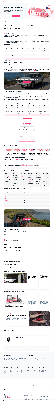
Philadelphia (43, 358)
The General (11, 372)
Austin (5, 198)
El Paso (32, 103)
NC (24, 358)
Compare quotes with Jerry (27, 118)
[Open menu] (52, 1)
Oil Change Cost (41, 372)
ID (12, 358)
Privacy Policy (32, 385)
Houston (21, 46)
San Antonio (9, 103)
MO (21, 358)
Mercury (34, 109)
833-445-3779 (6, 390)
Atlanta (28, 357)
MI (19, 358)
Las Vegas (36, 360)
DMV (5, 231)
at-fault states (10, 240)
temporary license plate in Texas (13, 239)
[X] (43, 396)
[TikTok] (47, 396)
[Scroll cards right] (48, 52)
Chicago (29, 360)
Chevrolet (17, 371)
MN (20, 358)
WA (19, 359)
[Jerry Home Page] (2, 1)
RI (12, 359)
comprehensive (41, 164)
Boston (28, 359)
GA (11, 358)
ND (25, 358)
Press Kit (25, 385)
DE (9, 358)
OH (9, 359)
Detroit (36, 357)
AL (4, 358)
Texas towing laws (17, 238)
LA (16, 358)
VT (18, 359)
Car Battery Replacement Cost (42, 370)
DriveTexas (6, 234)
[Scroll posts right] (48, 151)
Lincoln (22, 371)
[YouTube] (46, 396)
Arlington (6, 204)
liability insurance (18, 159)
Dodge (28, 371)
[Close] (53, 401)
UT (16, 359)
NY (8, 359)
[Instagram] (41, 396)
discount (35, 70)
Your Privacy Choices (26, 386)
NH (4, 359)
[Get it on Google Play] (31, 396)
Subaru (34, 370)
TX (15, 359)
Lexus (22, 370)
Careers (38, 385)
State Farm (11, 371)
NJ (5, 359)
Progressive (23, 109)
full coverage (40, 30)
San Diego (43, 360)
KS (14, 358)
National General (13, 109)
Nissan (22, 372)
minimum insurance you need (12, 164)
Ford (16, 372)
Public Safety (25, 231)
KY (15, 358)
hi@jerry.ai (8, 396)
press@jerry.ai (9, 397)
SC (13, 359)
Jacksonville (36, 359)
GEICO (5, 372)
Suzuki (33, 371)
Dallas (5, 196)
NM (6, 359)
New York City (44, 357)
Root (10, 370)
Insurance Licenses (46, 385)
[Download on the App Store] (26, 396)
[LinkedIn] (44, 396)
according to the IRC (22, 176)
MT (23, 358)
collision (46, 164)
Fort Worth (43, 46)
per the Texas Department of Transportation (29, 179)
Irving (5, 202)
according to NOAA (45, 176)
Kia (27, 372)
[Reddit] (49, 396)
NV (7, 359)
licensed (33, 399)
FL (10, 358)
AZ (6, 358)
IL (13, 358)
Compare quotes (27, 81)
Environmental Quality (17, 231)
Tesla (33, 372)
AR (5, 358)
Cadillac (17, 370)
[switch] (34, 129)
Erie (4, 371)
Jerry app (10, 386)
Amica (5, 370)
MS (22, 358)
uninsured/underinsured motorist (25, 165)
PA (11, 359)
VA (17, 359)
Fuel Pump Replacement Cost (42, 371)
